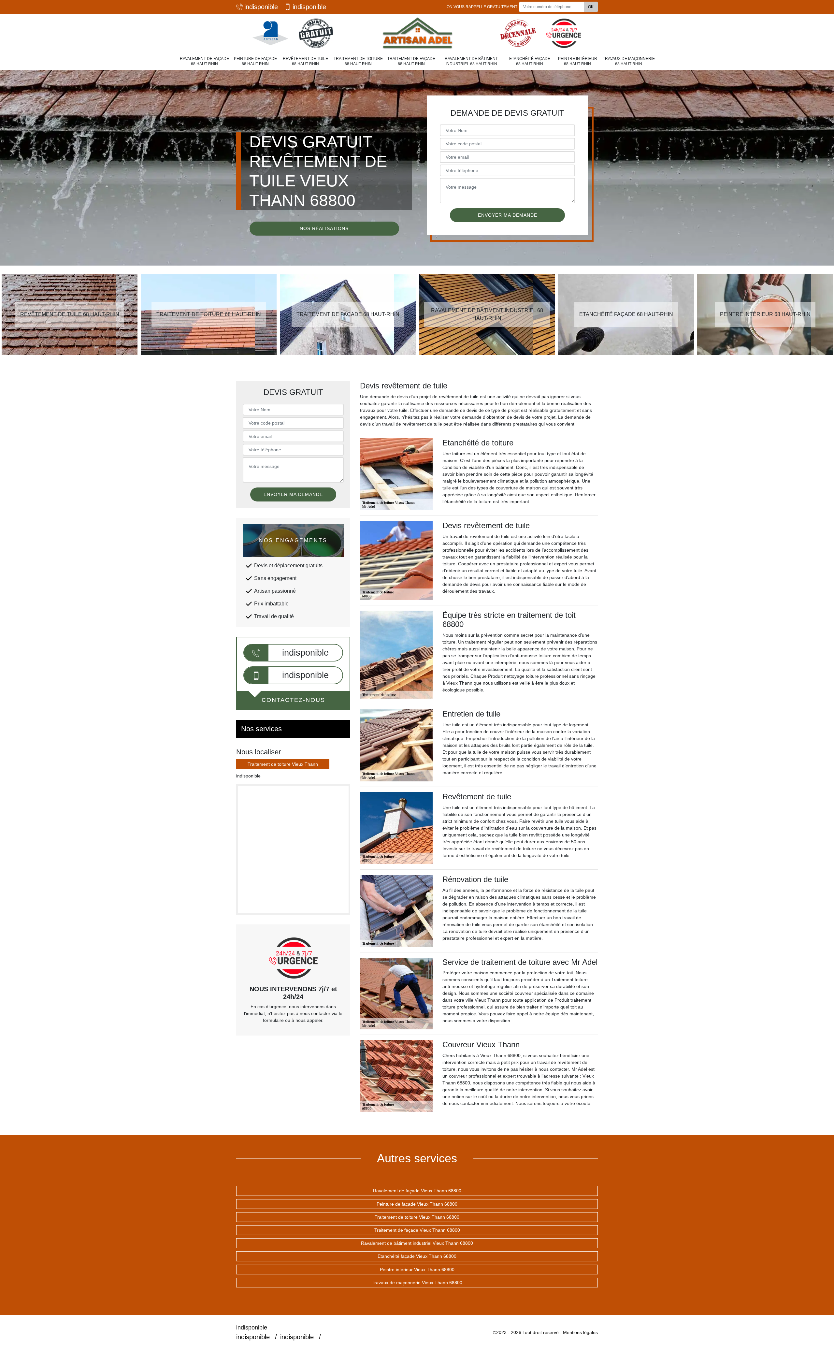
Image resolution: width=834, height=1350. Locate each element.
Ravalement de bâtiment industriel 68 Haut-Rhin (471, 61)
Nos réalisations (324, 228)
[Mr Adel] (417, 33)
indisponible (261, 6)
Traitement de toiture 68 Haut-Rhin (358, 61)
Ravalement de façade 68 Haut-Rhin (204, 61)
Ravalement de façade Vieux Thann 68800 (417, 1190)
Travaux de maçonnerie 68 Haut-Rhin (629, 61)
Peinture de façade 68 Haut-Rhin (255, 61)
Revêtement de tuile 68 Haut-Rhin (305, 61)
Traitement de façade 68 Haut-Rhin (411, 61)
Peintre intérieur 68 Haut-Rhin (577, 61)
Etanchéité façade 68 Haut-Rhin (529, 61)
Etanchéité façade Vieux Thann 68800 (417, 1256)
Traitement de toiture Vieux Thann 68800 (417, 1217)
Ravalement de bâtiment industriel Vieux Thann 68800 (417, 1243)
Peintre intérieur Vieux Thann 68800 (417, 1269)
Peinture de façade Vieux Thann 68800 (417, 1204)
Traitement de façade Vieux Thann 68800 (417, 1230)
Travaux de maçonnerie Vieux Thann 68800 (417, 1282)
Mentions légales (580, 1332)
